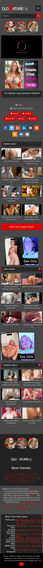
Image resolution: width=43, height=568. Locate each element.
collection (28, 113)
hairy (22, 119)
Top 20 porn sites (34, 530)
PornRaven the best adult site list (16, 507)
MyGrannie (20, 538)
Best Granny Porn (14, 478)
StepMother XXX (22, 542)
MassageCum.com (28, 522)
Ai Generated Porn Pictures (26, 550)
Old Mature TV (31, 538)
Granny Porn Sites (15, 481)
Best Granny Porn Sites (30, 478)
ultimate (33, 119)
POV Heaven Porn (23, 534)
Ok (21, 564)
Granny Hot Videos (32, 540)
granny (15, 113)
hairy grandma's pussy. (29, 502)
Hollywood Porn (28, 481)
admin (25, 105)
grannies (11, 119)
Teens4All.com (21, 526)
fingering (33, 496)
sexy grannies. (34, 489)
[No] (40, 561)
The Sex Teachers (23, 546)
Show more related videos (21, 227)
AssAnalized (21, 530)
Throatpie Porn (29, 474)
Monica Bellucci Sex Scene (13, 474)
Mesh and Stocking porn (25, 520)
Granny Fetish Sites (19, 476)
